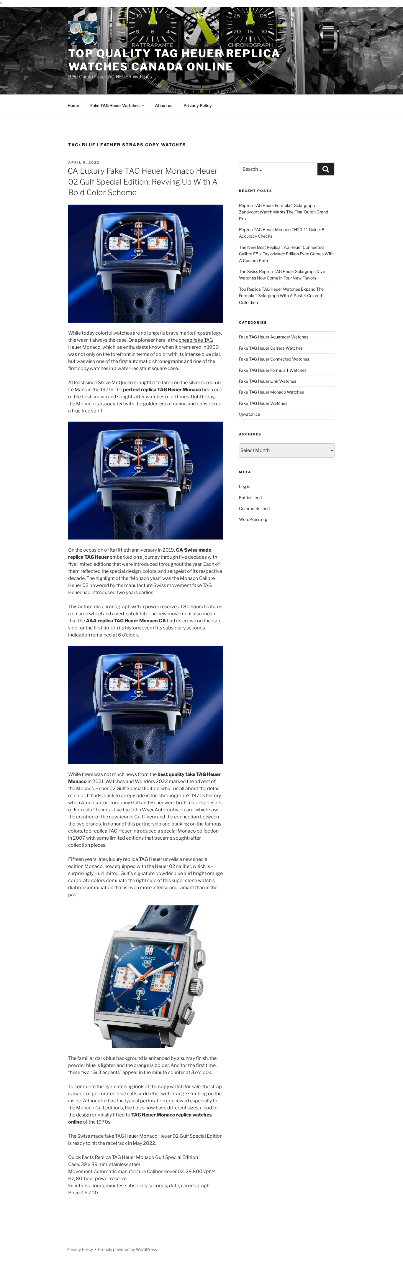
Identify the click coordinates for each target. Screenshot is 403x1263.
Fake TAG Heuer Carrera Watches (271, 348)
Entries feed (250, 497)
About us (163, 105)
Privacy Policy (198, 105)
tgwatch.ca (249, 414)
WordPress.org (253, 519)
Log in (244, 486)
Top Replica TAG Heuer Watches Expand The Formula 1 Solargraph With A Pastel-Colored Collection (281, 296)
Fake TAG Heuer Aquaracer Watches (273, 336)
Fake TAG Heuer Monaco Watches (271, 391)
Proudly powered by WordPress (127, 1249)
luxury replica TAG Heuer (135, 859)
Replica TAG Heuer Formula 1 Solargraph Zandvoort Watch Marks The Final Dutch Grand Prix (283, 212)
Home (73, 105)
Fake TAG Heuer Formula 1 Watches (273, 370)
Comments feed (254, 508)
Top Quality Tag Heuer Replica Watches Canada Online (174, 60)
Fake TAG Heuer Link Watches (267, 381)
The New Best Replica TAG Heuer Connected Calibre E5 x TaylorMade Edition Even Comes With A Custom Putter (286, 254)
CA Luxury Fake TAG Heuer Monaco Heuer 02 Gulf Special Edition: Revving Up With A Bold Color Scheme (143, 181)
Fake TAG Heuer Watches (115, 105)
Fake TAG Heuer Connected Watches (274, 358)
